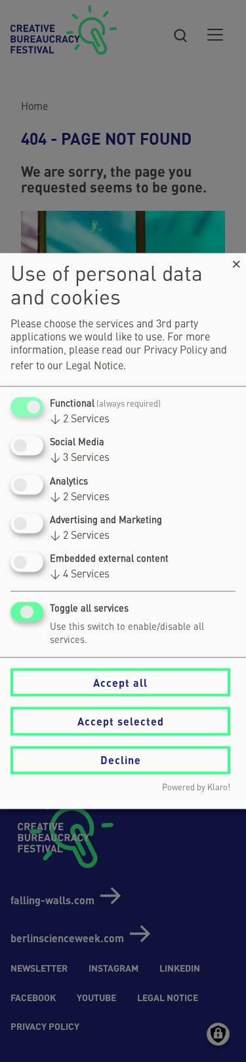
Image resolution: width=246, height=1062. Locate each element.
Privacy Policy (175, 351)
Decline (120, 760)
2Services (80, 419)
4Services (80, 575)
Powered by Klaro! (196, 787)
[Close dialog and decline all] (236, 261)
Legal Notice (94, 366)
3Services (80, 458)
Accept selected (120, 721)
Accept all (120, 682)
